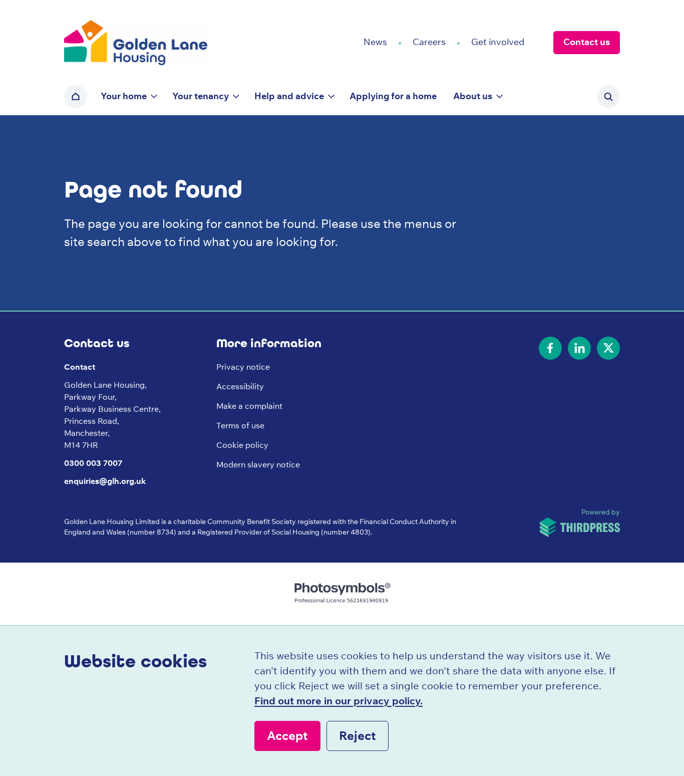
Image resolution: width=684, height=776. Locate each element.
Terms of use (240, 425)
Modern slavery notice (258, 464)
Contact (79, 367)
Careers (429, 42)
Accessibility (240, 386)
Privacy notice (243, 367)
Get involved (497, 42)
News (375, 42)
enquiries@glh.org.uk (105, 481)
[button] (128, 96)
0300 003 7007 (93, 463)
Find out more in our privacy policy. (338, 700)
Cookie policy (242, 445)
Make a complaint (249, 406)
